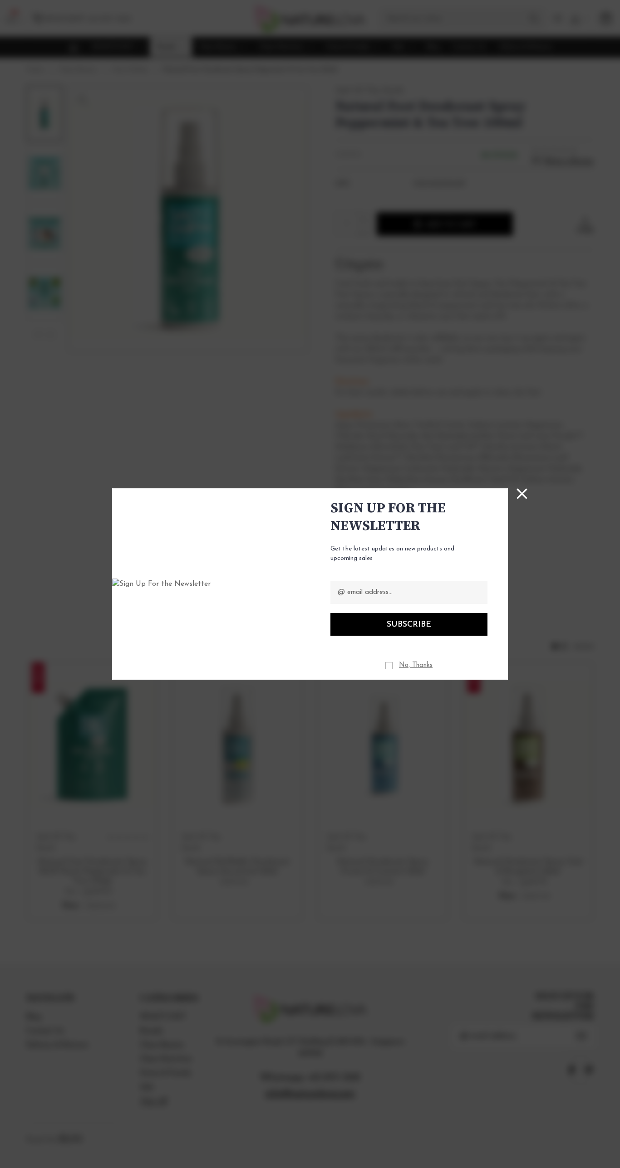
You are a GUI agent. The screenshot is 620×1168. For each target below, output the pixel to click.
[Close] (522, 494)
